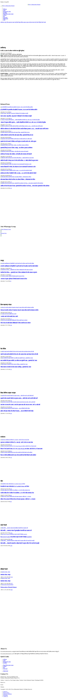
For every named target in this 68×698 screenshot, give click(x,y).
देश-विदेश (5, 12)
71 (10, 124)
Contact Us (5, 696)
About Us (5, 691)
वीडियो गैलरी (5, 18)
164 (11, 444)
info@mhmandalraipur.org (9, 684)
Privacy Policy (6, 692)
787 (11, 457)
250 (11, 175)
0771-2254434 (9, 682)
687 (11, 501)
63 (10, 131)
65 (10, 281)
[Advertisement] (34, 32)
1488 (11, 539)
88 (10, 150)
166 (11, 407)
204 (11, 413)
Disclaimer (5, 695)
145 (11, 188)
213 (11, 318)
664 (11, 451)
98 (10, 162)
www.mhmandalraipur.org (10, 687)
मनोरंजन (4, 15)
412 (11, 495)
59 (10, 274)
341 (11, 118)
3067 (12, 589)
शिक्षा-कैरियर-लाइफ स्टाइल (8, 14)
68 (10, 112)
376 (11, 488)
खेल (4, 16)
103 (11, 268)
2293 (11, 533)
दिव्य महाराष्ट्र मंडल (7, 11)
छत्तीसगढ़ (5, 9)
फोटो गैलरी (5, 17)
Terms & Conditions (7, 693)
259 (11, 312)
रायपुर (4, 10)
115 (11, 169)
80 (10, 137)
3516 (12, 577)
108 (11, 325)
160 (11, 156)
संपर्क (4, 20)
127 (11, 181)
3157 (12, 583)
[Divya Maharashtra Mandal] (34, 4)
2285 (11, 545)
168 (11, 400)
